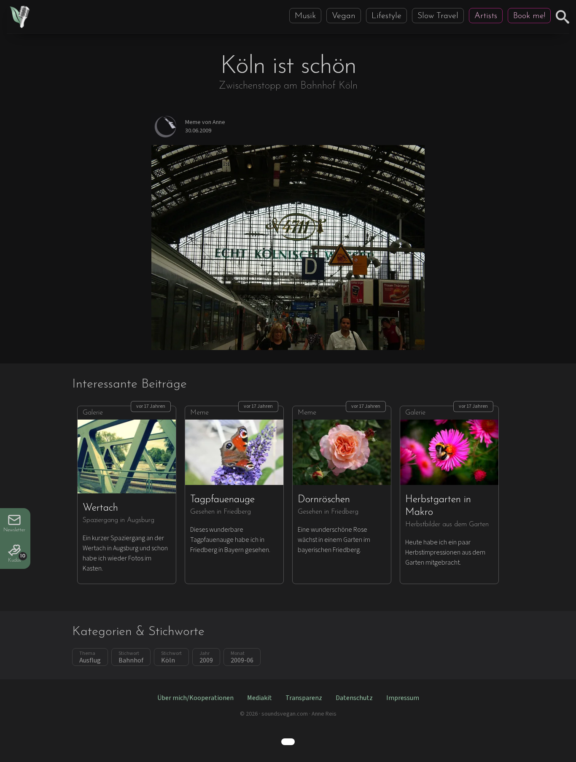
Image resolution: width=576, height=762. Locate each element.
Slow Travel (437, 16)
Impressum (402, 698)
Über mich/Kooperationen (195, 698)
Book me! (529, 16)
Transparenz (303, 698)
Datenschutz (354, 698)
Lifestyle (386, 16)
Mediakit (259, 698)
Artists (485, 16)
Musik (305, 16)
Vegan (343, 16)
